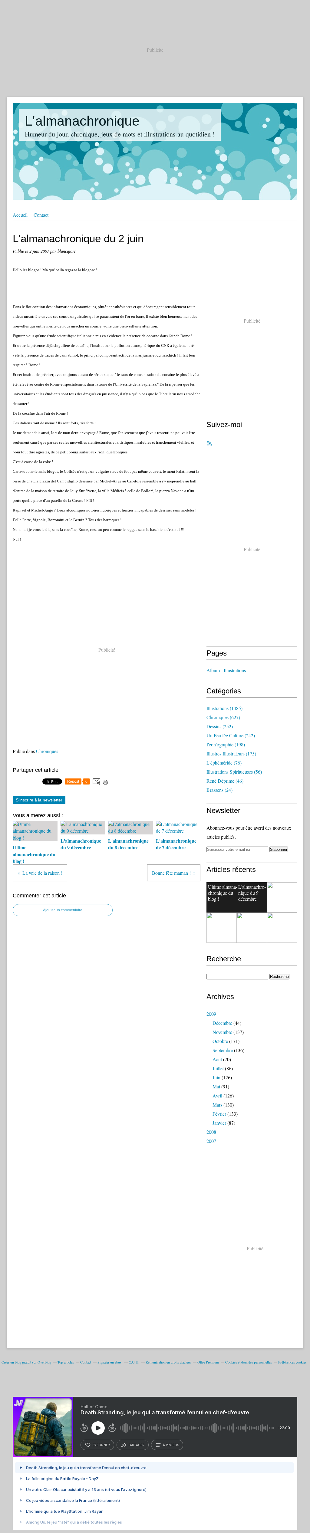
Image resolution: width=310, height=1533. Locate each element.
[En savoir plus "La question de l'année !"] (221, 928)
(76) (224, 762)
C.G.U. (134, 1362)
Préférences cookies (292, 1362)
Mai (216, 1086)
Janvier (219, 1123)
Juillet (218, 1068)
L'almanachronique (82, 121)
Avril (217, 1095)
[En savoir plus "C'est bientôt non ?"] (282, 897)
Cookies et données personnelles (248, 1362)
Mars (217, 1104)
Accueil (20, 215)
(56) (234, 771)
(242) (230, 735)
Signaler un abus (109, 1362)
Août (217, 1059)
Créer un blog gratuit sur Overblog (26, 1362)
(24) (219, 790)
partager (136, 1445)
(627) (223, 717)
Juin (216, 1077)
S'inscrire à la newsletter (39, 800)
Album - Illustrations (226, 670)
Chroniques (47, 751)
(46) (224, 781)
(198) (225, 744)
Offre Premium (208, 1362)
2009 (211, 1014)
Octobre (220, 1041)
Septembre (223, 1050)
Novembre (222, 1032)
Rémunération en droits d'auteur (168, 1362)
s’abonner (101, 1445)
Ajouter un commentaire (62, 910)
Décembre (222, 1023)
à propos (171, 1445)
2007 (211, 1141)
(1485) (224, 708)
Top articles (66, 1362)
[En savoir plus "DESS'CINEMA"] (282, 928)
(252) (219, 726)
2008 (211, 1132)
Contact (41, 215)
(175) (231, 753)
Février (219, 1113)
